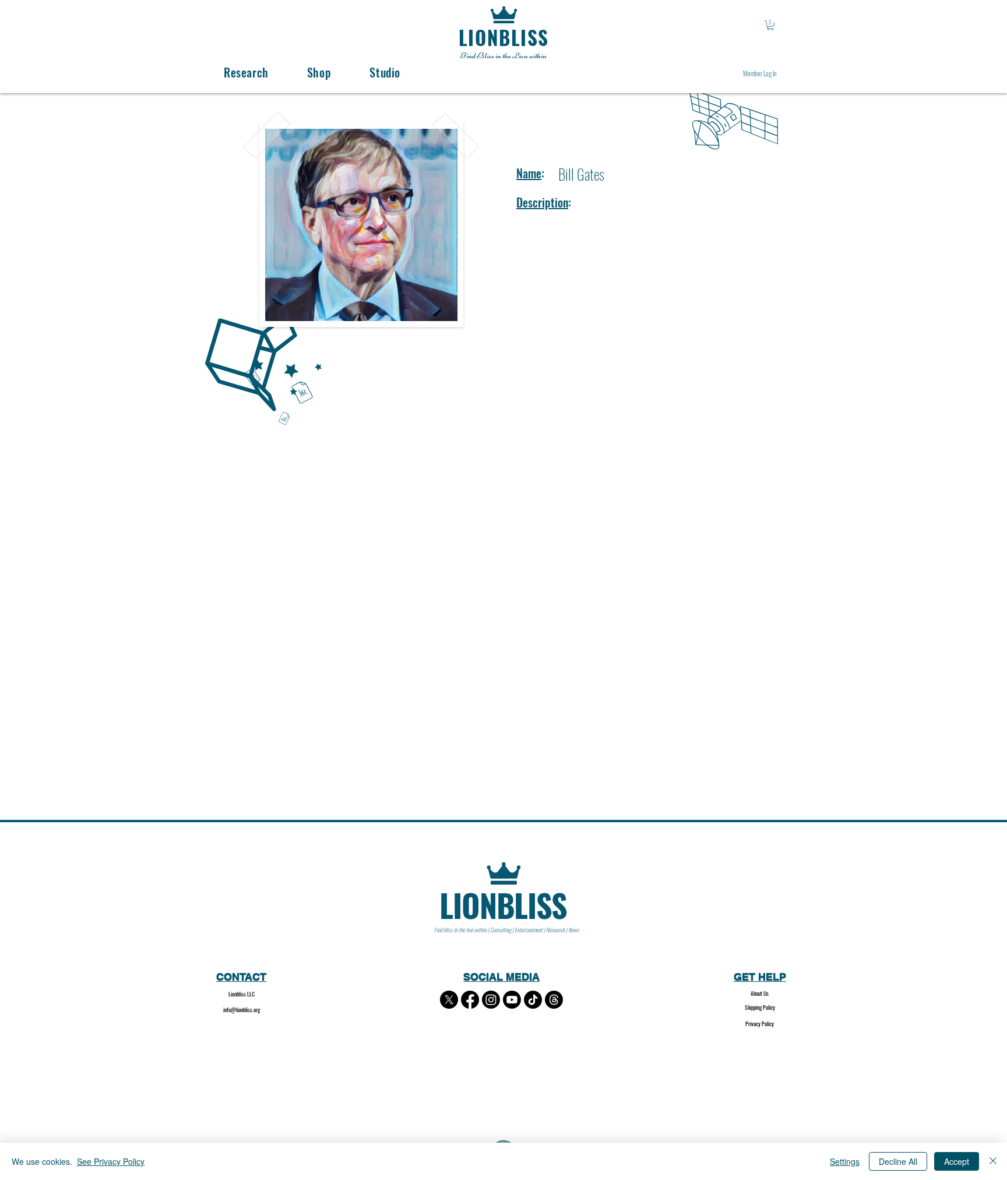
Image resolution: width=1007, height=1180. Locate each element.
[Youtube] (512, 1000)
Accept (956, 1161)
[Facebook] (470, 1000)
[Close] (993, 1161)
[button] (770, 25)
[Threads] (554, 1000)
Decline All (898, 1161)
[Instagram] (491, 1000)
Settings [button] (845, 1161)
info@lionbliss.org (241, 1009)
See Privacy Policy (111, 1161)
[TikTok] (533, 1000)
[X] (449, 1000)
